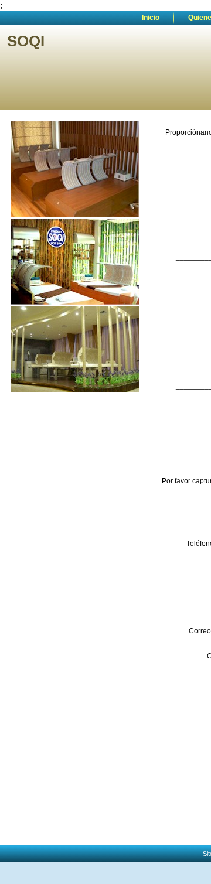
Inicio (150, 17)
